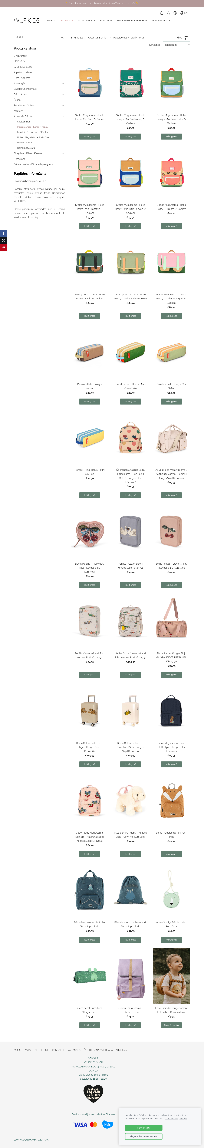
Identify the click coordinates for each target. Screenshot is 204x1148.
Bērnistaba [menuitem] (20, 158)
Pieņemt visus (144, 1127)
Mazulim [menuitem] (18, 110)
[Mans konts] (168, 13)
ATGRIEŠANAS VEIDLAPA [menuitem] (99, 1050)
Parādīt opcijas (171, 1025)
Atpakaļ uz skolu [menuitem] (23, 72)
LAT (186, 13)
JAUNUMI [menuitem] (50, 20)
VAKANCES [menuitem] (74, 1050)
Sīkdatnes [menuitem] (121, 1050)
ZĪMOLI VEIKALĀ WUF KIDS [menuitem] (132, 20)
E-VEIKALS (77, 37)
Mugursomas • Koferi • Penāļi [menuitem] (32, 127)
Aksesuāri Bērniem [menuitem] (24, 116)
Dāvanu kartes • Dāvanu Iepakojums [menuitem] (33, 164)
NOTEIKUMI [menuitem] (41, 1050)
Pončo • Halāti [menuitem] (24, 142)
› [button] (63, 78)
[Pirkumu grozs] (161, 13)
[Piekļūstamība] (175, 13)
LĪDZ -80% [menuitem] (19, 61)
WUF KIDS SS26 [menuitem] (23, 66)
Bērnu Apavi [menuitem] (20, 94)
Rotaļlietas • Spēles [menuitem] (24, 105)
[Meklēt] (62, 37)
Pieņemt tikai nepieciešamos (144, 1136)
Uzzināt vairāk (171, 1118)
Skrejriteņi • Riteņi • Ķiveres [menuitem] (28, 153)
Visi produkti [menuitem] (20, 55)
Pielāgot (183, 1118)
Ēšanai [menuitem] (17, 100)
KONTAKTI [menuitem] (106, 20)
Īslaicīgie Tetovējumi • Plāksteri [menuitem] (33, 132)
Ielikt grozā (89, 136)
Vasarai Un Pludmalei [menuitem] (25, 88)
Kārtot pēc (154, 44)
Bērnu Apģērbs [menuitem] (22, 78)
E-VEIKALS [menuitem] (67, 20)
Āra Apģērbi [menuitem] (20, 83)
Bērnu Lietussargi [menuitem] (26, 148)
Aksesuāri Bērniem (98, 37)
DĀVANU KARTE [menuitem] (161, 20)
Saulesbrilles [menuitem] (23, 121)
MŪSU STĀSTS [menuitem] (86, 20)
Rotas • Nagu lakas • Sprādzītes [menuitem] (33, 137)
